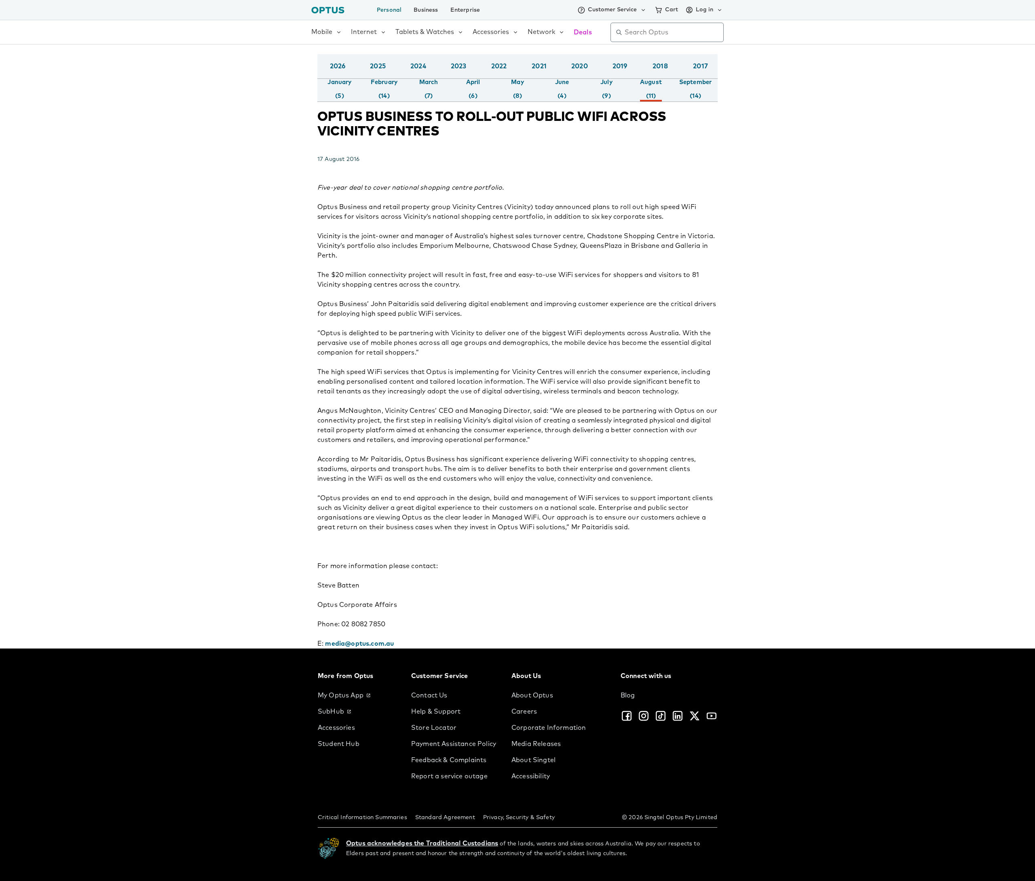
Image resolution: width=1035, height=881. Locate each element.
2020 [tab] (579, 66)
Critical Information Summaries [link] (362, 817)
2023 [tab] (459, 66)
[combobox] (673, 32)
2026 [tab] (338, 66)
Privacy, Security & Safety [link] (519, 817)
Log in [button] (704, 10)
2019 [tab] (620, 66)
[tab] (339, 89)
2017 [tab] (700, 66)
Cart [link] (671, 10)
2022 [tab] (499, 66)
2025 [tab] (378, 66)
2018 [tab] (660, 66)
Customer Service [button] (612, 10)
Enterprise (465, 10)
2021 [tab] (539, 66)
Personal (389, 10)
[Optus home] (327, 10)
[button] (716, 74)
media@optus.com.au (359, 643)
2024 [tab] (418, 66)
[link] (358, 695)
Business (426, 10)
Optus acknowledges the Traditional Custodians (422, 843)
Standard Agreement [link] (445, 817)
